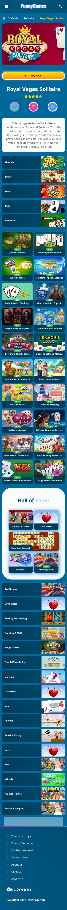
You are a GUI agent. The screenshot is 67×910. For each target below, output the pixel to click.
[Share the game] (15, 107)
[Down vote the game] (34, 107)
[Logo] (33, 6)
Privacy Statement (22, 843)
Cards (14, 18)
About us (17, 864)
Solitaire (29, 18)
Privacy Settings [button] (21, 836)
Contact (16, 871)
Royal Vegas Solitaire (52, 18)
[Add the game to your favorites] (58, 30)
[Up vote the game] (53, 107)
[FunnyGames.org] (4, 18)
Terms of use (19, 857)
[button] (60, 6)
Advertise (17, 879)
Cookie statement (22, 850)
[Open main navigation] (6, 6)
